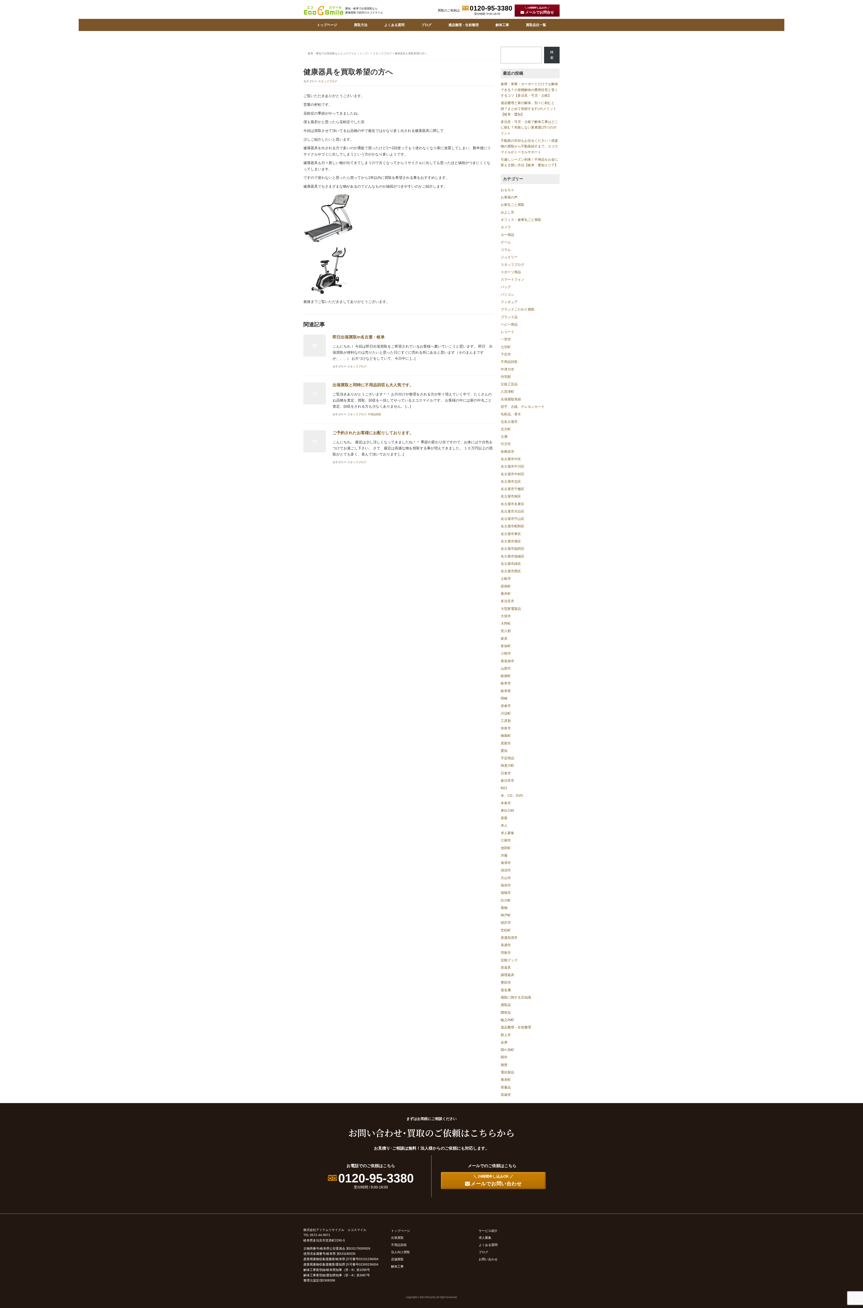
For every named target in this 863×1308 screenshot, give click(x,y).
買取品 (506, 1005)
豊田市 (506, 982)
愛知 (504, 751)
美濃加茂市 (509, 937)
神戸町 (506, 915)
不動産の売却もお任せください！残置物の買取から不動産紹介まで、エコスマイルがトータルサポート (529, 146)
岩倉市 (506, 706)
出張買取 (397, 1237)
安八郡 (506, 631)
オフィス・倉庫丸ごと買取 (521, 220)
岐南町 (506, 676)
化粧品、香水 (511, 414)
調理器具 (507, 975)
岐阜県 (506, 691)
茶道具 (506, 967)
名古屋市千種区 (512, 489)
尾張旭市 (507, 661)
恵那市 (506, 743)
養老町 (506, 1079)
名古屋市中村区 (512, 474)
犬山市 (506, 878)
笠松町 (506, 930)
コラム (506, 249)
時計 (504, 788)
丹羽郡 (506, 377)
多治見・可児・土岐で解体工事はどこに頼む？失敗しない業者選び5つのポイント (529, 127)
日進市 (506, 773)
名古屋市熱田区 (512, 549)
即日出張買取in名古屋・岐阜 (359, 337)
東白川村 (507, 810)
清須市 (506, 870)
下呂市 (506, 354)
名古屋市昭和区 (512, 526)
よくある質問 (394, 25)
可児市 (506, 444)
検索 (552, 55)
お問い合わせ (488, 1259)
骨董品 (506, 1087)
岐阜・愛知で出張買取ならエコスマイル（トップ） (339, 53)
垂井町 (506, 593)
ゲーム (506, 242)
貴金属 (506, 990)
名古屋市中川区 (512, 466)
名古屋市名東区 (512, 504)
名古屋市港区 (511, 541)
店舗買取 (397, 1259)
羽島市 (506, 953)
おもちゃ (507, 190)
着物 (504, 908)
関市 (504, 1057)
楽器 (504, 818)
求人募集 (507, 833)
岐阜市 (506, 683)
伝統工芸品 (509, 384)
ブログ (426, 25)
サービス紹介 (488, 1230)
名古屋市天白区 (512, 511)
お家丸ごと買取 (512, 205)
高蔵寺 (506, 1095)
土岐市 (506, 578)
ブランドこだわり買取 (517, 309)
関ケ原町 (507, 1050)
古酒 (504, 436)
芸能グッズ (509, 960)
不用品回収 (374, 414)
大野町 (506, 623)
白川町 (506, 900)
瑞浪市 (506, 885)
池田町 (506, 848)
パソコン (507, 294)
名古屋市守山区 (512, 519)
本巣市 (506, 803)
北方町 (506, 429)
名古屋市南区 (511, 496)
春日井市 (507, 780)
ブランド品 (509, 317)
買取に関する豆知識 (516, 997)
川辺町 (506, 713)
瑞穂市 (506, 893)
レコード (507, 332)
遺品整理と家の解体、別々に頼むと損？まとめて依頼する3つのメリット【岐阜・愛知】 (528, 108)
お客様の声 (509, 197)
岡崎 (504, 698)
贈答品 (506, 1012)
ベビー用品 (509, 324)
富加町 (506, 646)
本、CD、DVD (512, 795)
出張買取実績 (511, 399)
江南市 (506, 840)
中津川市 (507, 369)
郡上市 (506, 1035)
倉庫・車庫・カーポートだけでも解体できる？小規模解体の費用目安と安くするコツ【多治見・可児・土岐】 (529, 89)
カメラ (506, 227)
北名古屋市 (509, 422)
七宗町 (506, 347)
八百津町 (507, 391)
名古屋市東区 (511, 534)
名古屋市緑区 (511, 564)
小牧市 (506, 653)
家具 (504, 638)
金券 (504, 1042)
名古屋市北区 (511, 481)
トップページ (327, 25)
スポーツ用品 (511, 272)
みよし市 (507, 212)
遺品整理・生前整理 (463, 25)
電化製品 (507, 1072)
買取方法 (360, 25)
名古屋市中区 (511, 459)
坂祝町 (506, 586)
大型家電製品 (511, 609)
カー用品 (507, 235)
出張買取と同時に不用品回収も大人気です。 (373, 385)
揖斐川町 (507, 765)
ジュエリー (509, 257)
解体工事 (502, 25)
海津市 (506, 863)
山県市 (506, 668)
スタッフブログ (382, 53)
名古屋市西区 (511, 571)
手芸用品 (507, 758)
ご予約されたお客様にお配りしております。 (373, 433)
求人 (504, 825)
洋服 (504, 855)
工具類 (506, 721)
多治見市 (507, 601)
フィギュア (509, 302)
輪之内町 (507, 1020)
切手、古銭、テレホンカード (523, 407)
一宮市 (506, 339)
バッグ (506, 287)
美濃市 (506, 945)
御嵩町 (506, 735)
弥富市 (506, 728)
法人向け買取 (400, 1252)
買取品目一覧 (536, 25)
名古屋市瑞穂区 (512, 556)
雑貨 (504, 1065)
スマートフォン (512, 279)
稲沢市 (506, 922)
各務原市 (507, 451)
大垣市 (506, 616)
